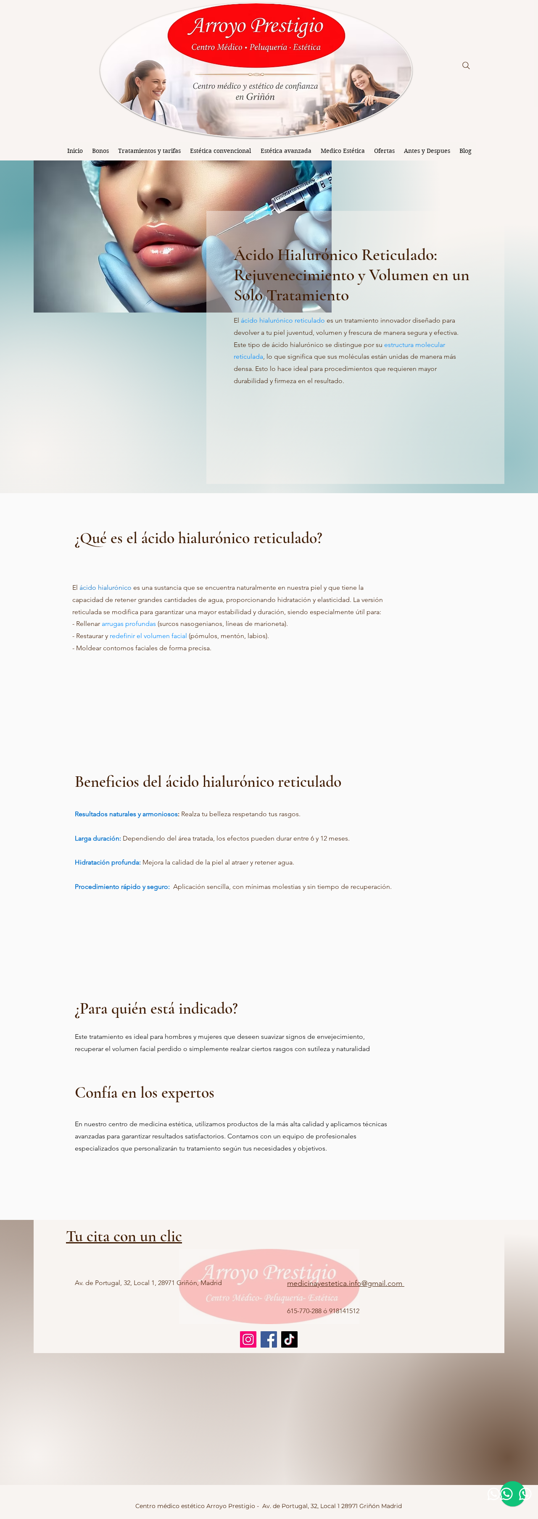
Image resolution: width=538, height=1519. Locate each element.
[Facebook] (269, 1339)
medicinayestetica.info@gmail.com (345, 1283)
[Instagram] (248, 1339)
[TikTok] (289, 1339)
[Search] (466, 65)
